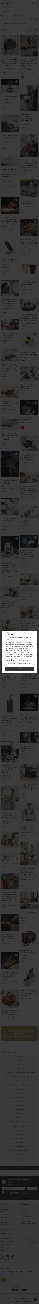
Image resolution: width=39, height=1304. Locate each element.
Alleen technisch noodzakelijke (22, 660)
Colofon (8, 660)
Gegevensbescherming (24, 663)
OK (19, 669)
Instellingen (11, 663)
